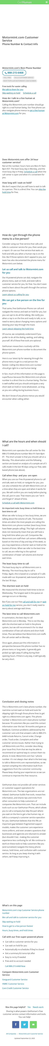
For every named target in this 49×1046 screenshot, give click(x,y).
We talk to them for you (12, 89)
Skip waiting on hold (11, 93)
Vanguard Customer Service (14, 979)
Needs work (38, 1007)
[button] (46, 2)
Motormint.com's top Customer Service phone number (23, 911)
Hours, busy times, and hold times (17, 930)
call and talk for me (31, 601)
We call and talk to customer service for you (21, 917)
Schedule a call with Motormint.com (18, 503)
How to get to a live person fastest (17, 926)
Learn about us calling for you (15, 294)
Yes (29, 1007)
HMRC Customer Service (13, 984)
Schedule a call (29, 93)
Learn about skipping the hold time (18, 328)
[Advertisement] (24, 136)
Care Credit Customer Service (15, 988)
